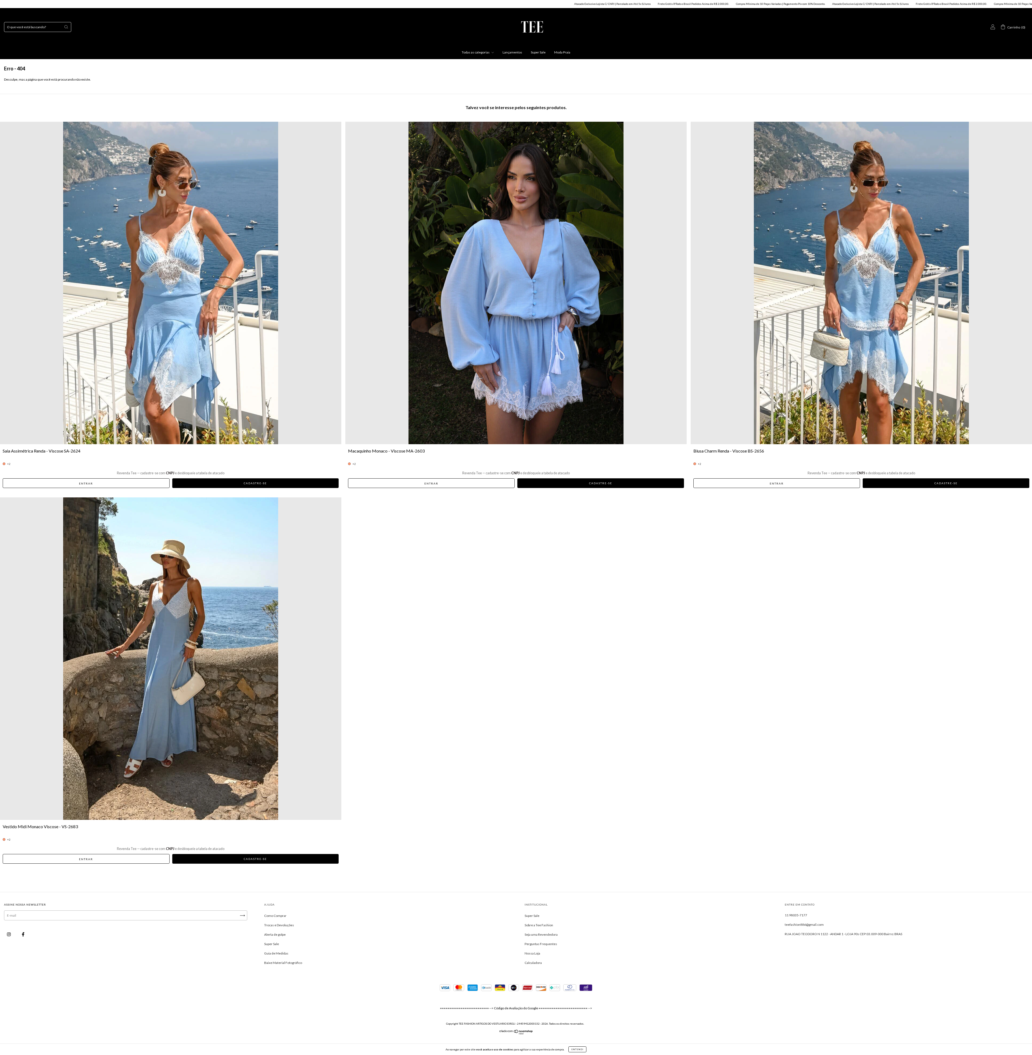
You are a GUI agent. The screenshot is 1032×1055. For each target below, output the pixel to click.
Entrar (86, 483)
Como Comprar (275, 916)
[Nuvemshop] (516, 1033)
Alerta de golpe (275, 934)
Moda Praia (562, 52)
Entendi (577, 1049)
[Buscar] (66, 26)
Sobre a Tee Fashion (539, 925)
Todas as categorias (476, 52)
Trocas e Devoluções (279, 925)
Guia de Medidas (276, 953)
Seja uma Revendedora (541, 934)
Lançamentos (512, 52)
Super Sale (538, 52)
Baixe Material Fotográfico (283, 963)
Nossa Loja (532, 953)
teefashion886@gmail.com (804, 925)
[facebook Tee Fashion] (23, 934)
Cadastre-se (255, 483)
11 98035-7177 (796, 915)
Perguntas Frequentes (541, 944)
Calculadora (533, 963)
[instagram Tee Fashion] (9, 934)
